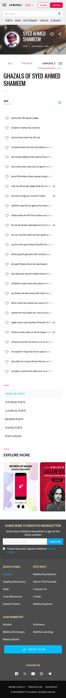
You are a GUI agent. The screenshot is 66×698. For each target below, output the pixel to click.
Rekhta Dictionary (14, 631)
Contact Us (40, 589)
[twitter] (25, 673)
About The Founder (45, 581)
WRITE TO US (36, 649)
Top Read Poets (15, 402)
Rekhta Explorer (43, 603)
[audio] (54, 186)
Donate (43, 5)
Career (37, 596)
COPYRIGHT (51, 687)
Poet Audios (13, 436)
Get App (56, 5)
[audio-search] (59, 13)
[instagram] (41, 673)
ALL (10, 63)
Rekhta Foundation (44, 574)
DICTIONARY (30, 20)
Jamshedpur (37, 46)
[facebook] (16, 673)
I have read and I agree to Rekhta (31, 550)
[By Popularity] (59, 102)
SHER (18, 20)
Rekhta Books (11, 639)
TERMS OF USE (35, 687)
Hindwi (7, 624)
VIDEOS (44, 20)
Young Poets (13, 427)
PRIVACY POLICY (17, 687)
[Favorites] (52, 34)
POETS (8, 20)
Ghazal (49, 63)
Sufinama (38, 624)
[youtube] (33, 673)
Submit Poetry (11, 603)
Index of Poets (15, 393)
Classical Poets (15, 410)
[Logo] (15, 5)
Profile (27, 63)
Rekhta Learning (43, 631)
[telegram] (49, 673)
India (46, 46)
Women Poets (14, 419)
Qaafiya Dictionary (14, 581)
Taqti (6, 589)
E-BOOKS (56, 20)
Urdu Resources (12, 596)
